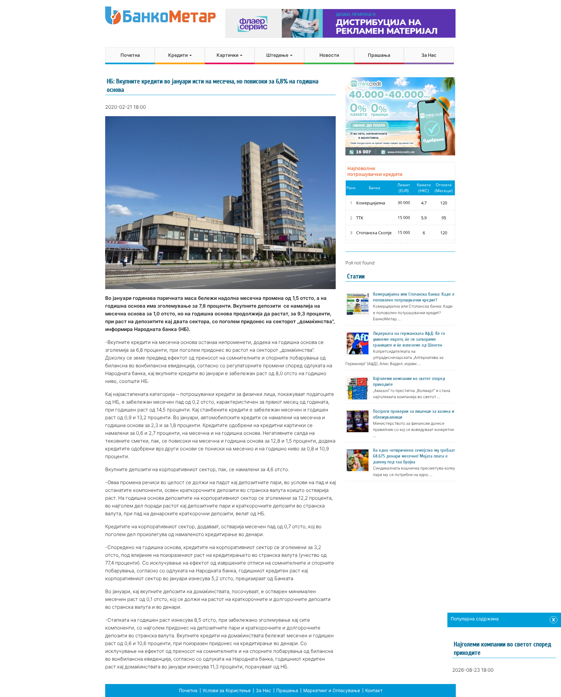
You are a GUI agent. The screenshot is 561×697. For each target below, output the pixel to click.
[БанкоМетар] (160, 15)
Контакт (373, 690)
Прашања (379, 55)
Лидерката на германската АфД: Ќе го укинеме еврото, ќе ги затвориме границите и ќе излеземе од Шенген (409, 339)
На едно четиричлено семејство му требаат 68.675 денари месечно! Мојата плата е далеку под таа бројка (414, 456)
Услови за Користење (227, 690)
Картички (228, 55)
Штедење (277, 55)
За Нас (428, 55)
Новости (329, 55)
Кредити (178, 55)
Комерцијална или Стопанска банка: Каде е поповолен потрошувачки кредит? (414, 297)
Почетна (130, 55)
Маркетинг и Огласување (331, 690)
